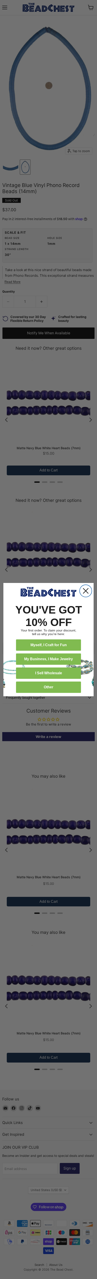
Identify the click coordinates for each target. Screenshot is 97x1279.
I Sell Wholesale (48, 673)
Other (48, 687)
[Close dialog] (86, 591)
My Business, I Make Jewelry (48, 659)
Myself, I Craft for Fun (48, 645)
